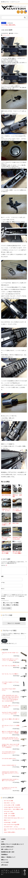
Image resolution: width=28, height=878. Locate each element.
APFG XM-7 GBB (8, 811)
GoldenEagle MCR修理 (10, 822)
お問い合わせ (4, 865)
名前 (2, 576)
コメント (4, 565)
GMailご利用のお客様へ (10, 832)
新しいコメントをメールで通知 (11, 602)
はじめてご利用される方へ (7, 846)
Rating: (3, 598)
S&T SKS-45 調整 (8, 800)
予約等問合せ (4, 854)
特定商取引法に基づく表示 (7, 852)
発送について (7, 820)
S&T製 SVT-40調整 (9, 813)
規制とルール (4, 859)
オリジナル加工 (5, 862)
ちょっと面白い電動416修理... (8, 24)
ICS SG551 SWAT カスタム (11, 826)
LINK (2, 841)
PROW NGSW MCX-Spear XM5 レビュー (14, 818)
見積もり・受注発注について (8, 857)
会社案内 (3, 839)
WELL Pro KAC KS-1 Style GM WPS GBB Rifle (14, 829)
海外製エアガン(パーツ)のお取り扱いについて (12, 844)
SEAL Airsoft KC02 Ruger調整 (11, 824)
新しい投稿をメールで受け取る (11, 605)
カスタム (4, 35)
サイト (2, 588)
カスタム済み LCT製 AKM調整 (12, 805)
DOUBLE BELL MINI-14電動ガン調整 (13, 809)
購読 (4, 640)
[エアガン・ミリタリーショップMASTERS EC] (14, 7)
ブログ (8, 35)
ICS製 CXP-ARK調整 (9, 815)
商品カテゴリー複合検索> (14, 623)
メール (2, 582)
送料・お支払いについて (7, 849)
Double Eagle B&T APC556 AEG (12, 807)
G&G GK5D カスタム (9, 802)
